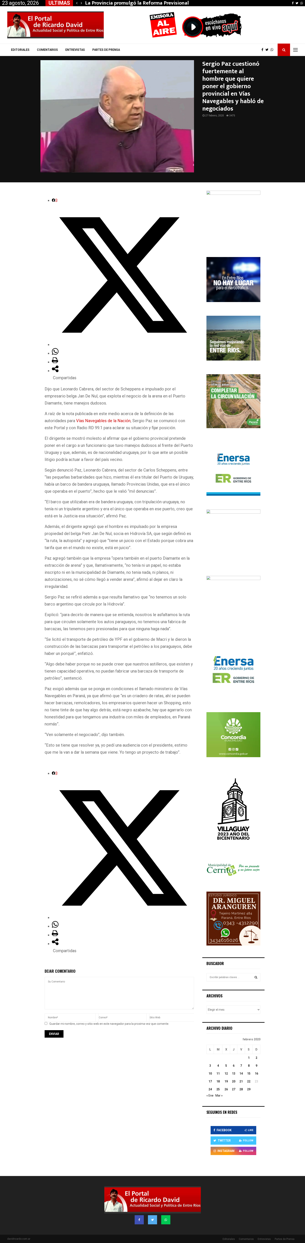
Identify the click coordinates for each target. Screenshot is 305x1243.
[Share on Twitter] (123, 344)
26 (226, 1089)
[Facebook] (263, 49)
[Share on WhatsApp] (55, 353)
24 (210, 1089)
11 (218, 1073)
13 (233, 1073)
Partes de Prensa (106, 49)
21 (241, 1081)
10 (210, 1073)
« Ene (210, 1095)
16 (256, 1073)
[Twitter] (268, 49)
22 (248, 1081)
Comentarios (47, 49)
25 (218, 1089)
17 (210, 1081)
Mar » (219, 1095)
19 (226, 1081)
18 (218, 1081)
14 (241, 1073)
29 (248, 1089)
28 (241, 1089)
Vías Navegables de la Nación (103, 420)
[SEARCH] (255, 977)
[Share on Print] (55, 361)
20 (233, 1081)
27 (233, 1089)
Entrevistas (75, 49)
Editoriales (20, 49)
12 (226, 1073)
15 (248, 1073)
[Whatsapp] (273, 49)
